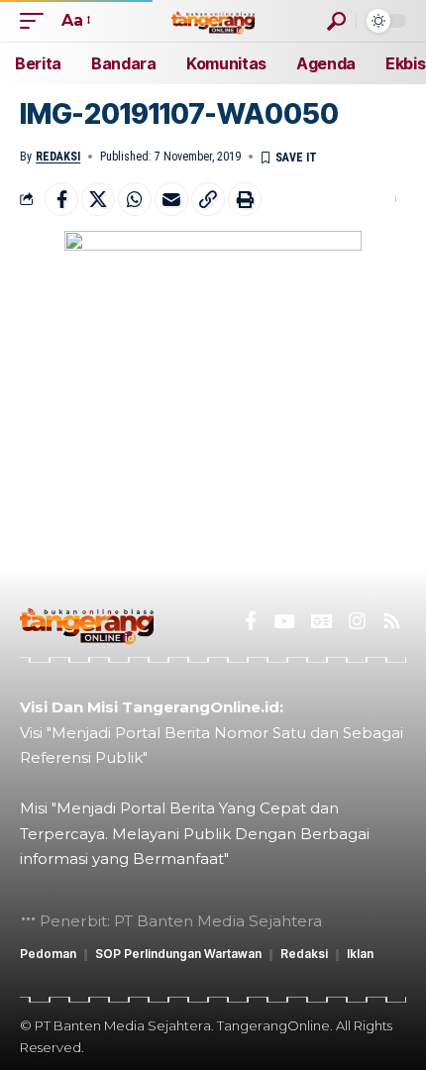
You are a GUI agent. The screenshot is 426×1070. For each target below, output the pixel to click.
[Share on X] (98, 199)
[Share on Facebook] (61, 199)
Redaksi (58, 156)
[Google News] (321, 621)
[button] (36, 20)
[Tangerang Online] (213, 20)
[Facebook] (251, 621)
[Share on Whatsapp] (135, 199)
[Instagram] (357, 621)
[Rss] (391, 621)
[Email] (171, 199)
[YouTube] (283, 621)
